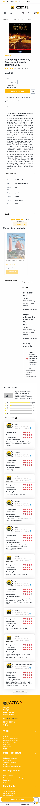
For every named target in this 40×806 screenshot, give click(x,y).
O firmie (6, 736)
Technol (8, 56)
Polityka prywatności (10, 758)
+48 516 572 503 (12, 718)
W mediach (7, 747)
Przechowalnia (8, 795)
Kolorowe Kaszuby (9, 742)
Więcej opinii (20, 691)
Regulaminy (7, 760)
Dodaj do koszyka (17, 91)
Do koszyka (12, 271)
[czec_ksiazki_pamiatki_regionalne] (20, 703)
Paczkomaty (7, 780)
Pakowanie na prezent (10, 740)
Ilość (8, 78)
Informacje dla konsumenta (12, 766)
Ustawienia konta (9, 793)
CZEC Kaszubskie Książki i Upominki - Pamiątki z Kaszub (19, 20)
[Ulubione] (23, 13)
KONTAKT (6, 744)
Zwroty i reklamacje (9, 762)
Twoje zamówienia (9, 791)
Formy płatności (8, 776)
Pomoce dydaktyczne (10, 738)
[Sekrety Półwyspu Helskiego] (16, 246)
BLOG (5, 749)
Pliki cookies (7, 764)
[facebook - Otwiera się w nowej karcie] (5, 725)
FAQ (4, 782)
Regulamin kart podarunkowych (14, 778)
